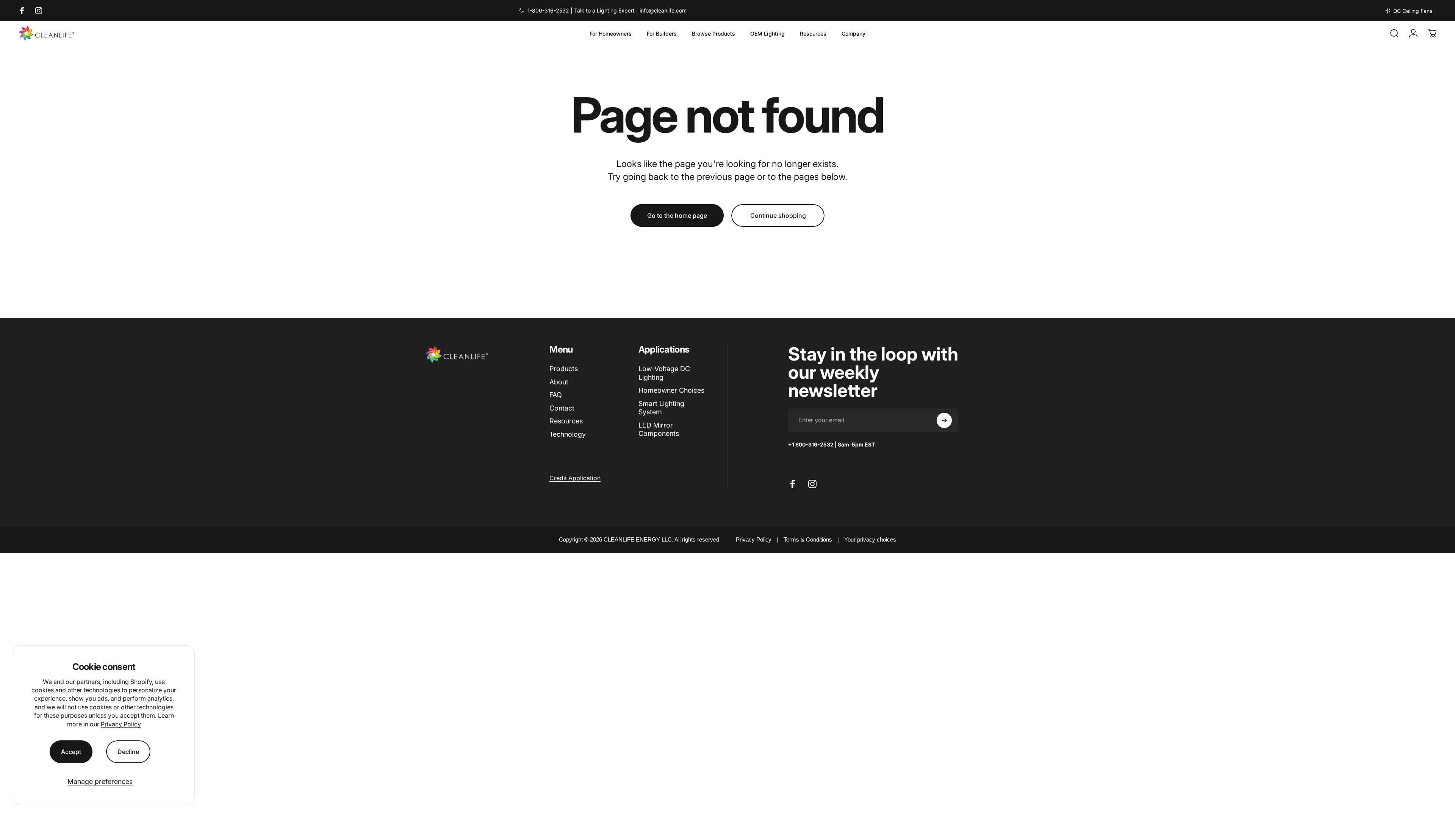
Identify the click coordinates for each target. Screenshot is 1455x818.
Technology (567, 434)
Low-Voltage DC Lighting (664, 373)
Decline (128, 752)
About (558, 382)
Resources (566, 421)
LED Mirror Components (658, 429)
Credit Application (575, 478)
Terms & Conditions (808, 539)
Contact (561, 408)
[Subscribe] (944, 420)
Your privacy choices (870, 539)
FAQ (555, 395)
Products (563, 369)
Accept (71, 752)
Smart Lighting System (661, 408)
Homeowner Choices (671, 390)
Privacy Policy (121, 724)
